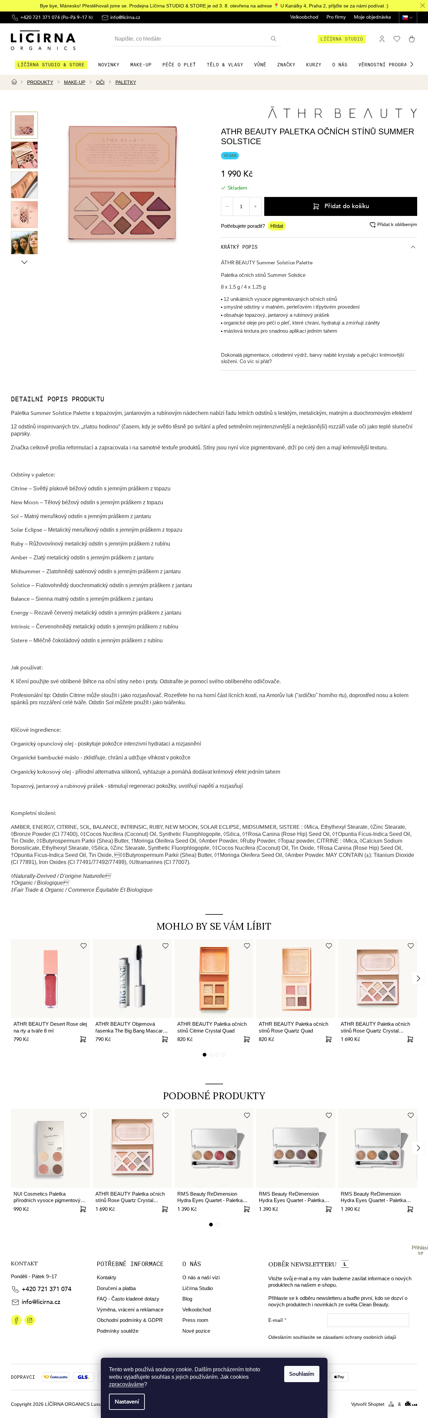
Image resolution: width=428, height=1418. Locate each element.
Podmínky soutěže (117, 1331)
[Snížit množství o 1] (227, 206)
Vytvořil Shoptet (367, 1404)
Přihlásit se (420, 1250)
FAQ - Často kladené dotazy (128, 1299)
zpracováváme (126, 1384)
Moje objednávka (372, 17)
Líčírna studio (341, 39)
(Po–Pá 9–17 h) (56, 17)
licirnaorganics (16, 1320)
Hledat (274, 39)
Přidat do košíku (346, 206)
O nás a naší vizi (201, 1277)
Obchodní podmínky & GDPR (130, 1320)
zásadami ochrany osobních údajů (359, 1337)
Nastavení (127, 1401)
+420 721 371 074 (46, 1289)
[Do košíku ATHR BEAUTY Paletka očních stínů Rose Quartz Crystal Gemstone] (410, 1039)
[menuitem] (51, 65)
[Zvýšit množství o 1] (255, 206)
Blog (187, 1299)
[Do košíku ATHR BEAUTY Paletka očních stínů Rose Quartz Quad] (328, 1039)
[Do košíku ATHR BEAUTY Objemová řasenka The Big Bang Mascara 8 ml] (165, 1039)
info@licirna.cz (41, 1302)
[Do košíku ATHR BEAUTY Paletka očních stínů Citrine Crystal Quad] (247, 1039)
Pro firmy (336, 17)
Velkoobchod (304, 17)
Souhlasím (301, 1374)
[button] (411, 64)
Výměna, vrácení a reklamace (130, 1309)
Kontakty (106, 1277)
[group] (24, 125)
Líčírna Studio (197, 1288)
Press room (195, 1320)
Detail (83, 1039)
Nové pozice (196, 1331)
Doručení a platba (116, 1288)
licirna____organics (29, 1320)
